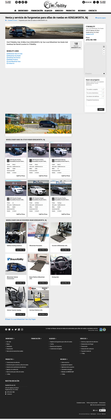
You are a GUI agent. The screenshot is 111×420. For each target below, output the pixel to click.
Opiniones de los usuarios (67, 367)
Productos (70, 10)
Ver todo (9, 342)
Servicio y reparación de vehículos (89, 342)
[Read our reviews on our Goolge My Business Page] (9, 330)
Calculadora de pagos (66, 369)
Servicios (59, 10)
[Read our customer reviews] (19, 2)
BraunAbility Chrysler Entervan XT (17, 161)
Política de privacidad (92, 403)
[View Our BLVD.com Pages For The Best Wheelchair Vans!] (19, 330)
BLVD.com (103, 414)
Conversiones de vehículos (13, 362)
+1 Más (83, 353)
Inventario (23, 10)
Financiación (37, 10)
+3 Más (63, 374)
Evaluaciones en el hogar (87, 344)
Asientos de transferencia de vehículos (16, 367)
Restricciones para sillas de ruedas (15, 372)
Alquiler (48, 10)
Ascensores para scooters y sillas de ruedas (17, 365)
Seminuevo (9, 346)
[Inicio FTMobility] (5, 20)
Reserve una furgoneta (56, 346)
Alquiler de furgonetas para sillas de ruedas (61, 342)
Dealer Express (93, 414)
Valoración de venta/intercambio (15, 351)
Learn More (19, 250)
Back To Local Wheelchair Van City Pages (21, 319)
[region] (95, 60)
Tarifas (52, 344)
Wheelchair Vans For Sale (15, 54)
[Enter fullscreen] (104, 47)
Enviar (101, 109)
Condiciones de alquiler (56, 349)
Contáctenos (102, 403)
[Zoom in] (104, 49)
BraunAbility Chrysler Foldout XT (39, 161)
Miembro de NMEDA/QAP (67, 372)
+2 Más (8, 374)
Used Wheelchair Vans (14, 61)
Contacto (92, 10)
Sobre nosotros (65, 362)
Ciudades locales (81, 403)
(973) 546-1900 (88, 2)
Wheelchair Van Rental (14, 55)
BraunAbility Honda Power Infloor (62, 161)
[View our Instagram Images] (26, 2)
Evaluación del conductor (87, 349)
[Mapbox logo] (88, 73)
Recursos (81, 10)
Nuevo (8, 344)
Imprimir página (101, 18)
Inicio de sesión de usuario (98, 405)
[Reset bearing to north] (104, 54)
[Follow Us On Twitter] (23, 2)
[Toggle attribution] (104, 73)
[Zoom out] (104, 52)
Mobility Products (13, 59)
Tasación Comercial (86, 351)
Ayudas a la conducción (12, 369)
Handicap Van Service (14, 57)
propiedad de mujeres (66, 365)
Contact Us (11, 63)
